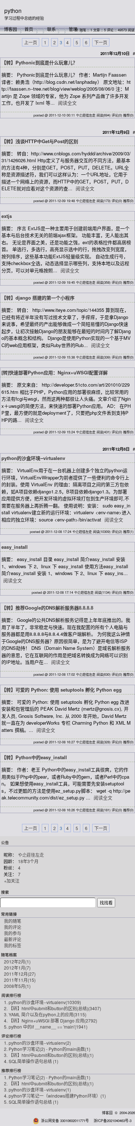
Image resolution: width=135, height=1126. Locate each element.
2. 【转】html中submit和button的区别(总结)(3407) (52, 1008)
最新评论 (12, 939)
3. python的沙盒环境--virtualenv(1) (37, 1089)
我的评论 (12, 927)
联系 (51, 29)
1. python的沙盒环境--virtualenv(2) (37, 1043)
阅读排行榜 (11, 995)
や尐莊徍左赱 (31, 855)
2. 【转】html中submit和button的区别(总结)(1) (49, 1083)
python (13, 10)
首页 (28, 29)
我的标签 (12, 945)
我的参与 (12, 933)
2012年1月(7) (17, 968)
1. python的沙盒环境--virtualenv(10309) (42, 1002)
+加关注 (11, 880)
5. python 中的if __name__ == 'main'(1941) (45, 1027)
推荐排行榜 (11, 1070)
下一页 (100, 42)
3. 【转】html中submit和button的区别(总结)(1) (49, 1055)
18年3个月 (28, 861)
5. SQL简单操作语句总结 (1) (31, 1102)
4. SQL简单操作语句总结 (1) (31, 1061)
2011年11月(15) (20, 980)
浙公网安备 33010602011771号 (65, 1120)
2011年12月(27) (20, 974)
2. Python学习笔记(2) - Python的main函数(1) (47, 1049)
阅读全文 (67, 102)
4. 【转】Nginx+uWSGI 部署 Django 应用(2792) (50, 1020)
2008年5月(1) (17, 986)
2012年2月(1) (17, 961)
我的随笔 (12, 921)
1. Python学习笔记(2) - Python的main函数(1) (47, 1077)
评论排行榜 (11, 1036)
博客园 (10, 29)
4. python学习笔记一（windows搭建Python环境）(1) (55, 1096)
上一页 (30, 42)
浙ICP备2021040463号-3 (112, 1120)
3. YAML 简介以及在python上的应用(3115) (45, 1014)
